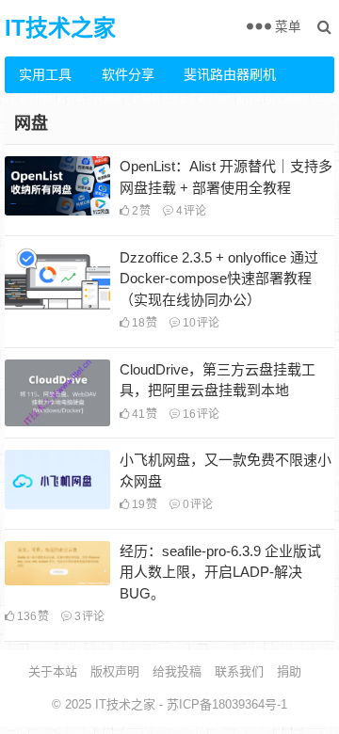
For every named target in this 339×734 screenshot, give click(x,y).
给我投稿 (177, 671)
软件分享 (128, 74)
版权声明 (114, 671)
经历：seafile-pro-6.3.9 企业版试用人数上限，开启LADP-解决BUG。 (220, 572)
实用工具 (45, 74)
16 (199, 414)
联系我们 (239, 671)
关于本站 (52, 671)
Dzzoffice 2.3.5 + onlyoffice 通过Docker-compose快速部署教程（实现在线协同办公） (219, 278)
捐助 (289, 671)
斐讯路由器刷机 (217, 74)
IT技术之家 (60, 27)
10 (199, 322)
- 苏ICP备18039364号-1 (221, 704)
